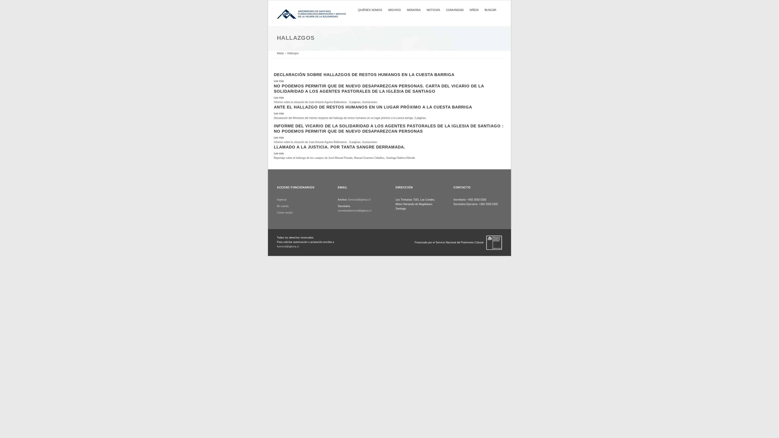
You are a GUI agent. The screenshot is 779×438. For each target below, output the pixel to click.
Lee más (279, 81)
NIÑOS (474, 10)
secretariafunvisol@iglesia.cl (354, 210)
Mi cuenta (282, 206)
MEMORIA (414, 10)
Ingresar (281, 199)
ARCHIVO (394, 10)
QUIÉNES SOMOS (370, 10)
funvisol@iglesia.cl (359, 199)
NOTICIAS (433, 10)
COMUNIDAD (455, 10)
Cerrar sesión (285, 212)
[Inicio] (311, 13)
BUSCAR (490, 10)
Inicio (280, 53)
